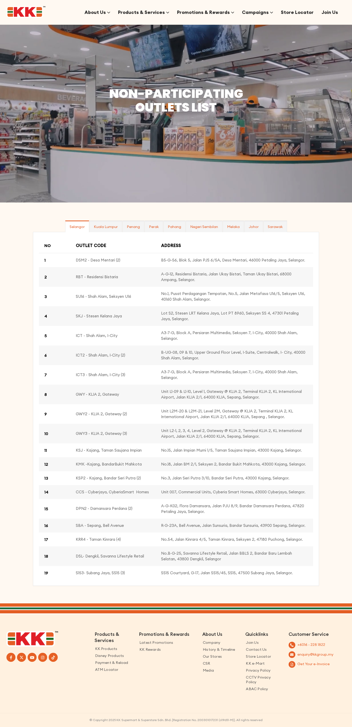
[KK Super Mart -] (25, 12)
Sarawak (275, 226)
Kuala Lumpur (106, 226)
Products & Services (141, 12)
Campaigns (255, 12)
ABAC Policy (257, 689)
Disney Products (109, 655)
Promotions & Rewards (203, 12)
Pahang (174, 226)
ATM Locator (107, 669)
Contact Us (256, 649)
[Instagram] (42, 657)
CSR (206, 663)
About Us (95, 12)
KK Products (106, 648)
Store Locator (297, 12)
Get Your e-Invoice (313, 664)
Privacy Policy (258, 670)
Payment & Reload (111, 662)
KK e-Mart (255, 663)
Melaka (233, 226)
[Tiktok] (53, 657)
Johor (254, 226)
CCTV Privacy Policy (258, 679)
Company (211, 642)
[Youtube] (32, 657)
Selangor (77, 226)
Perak (154, 226)
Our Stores (212, 656)
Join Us (330, 12)
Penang (133, 226)
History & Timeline (219, 649)
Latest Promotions (156, 642)
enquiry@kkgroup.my (315, 654)
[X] (21, 657)
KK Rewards (150, 649)
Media (208, 670)
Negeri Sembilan (204, 226)
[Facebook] (10, 657)
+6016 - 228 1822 (311, 644)
